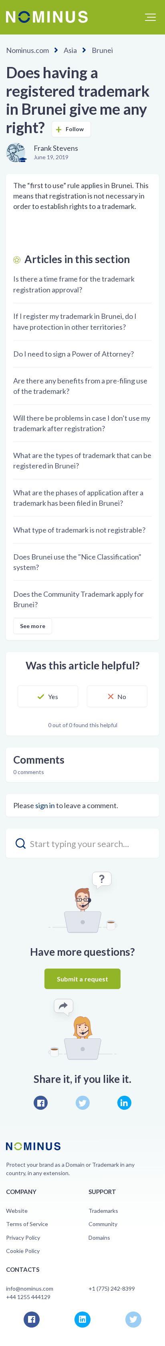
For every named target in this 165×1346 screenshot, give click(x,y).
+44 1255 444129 (28, 1296)
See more (32, 625)
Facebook (41, 1103)
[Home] (47, 17)
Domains (99, 1237)
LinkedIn (124, 1103)
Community (103, 1223)
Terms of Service (27, 1223)
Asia (70, 50)
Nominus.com (27, 50)
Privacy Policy (23, 1237)
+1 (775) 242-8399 (112, 1288)
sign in (45, 805)
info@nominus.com (29, 1288)
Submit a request (83, 979)
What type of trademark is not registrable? (79, 529)
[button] (150, 17)
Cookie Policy (23, 1250)
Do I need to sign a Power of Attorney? (73, 353)
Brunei (102, 50)
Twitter (83, 1103)
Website (17, 1210)
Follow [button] (75, 129)
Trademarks (103, 1210)
